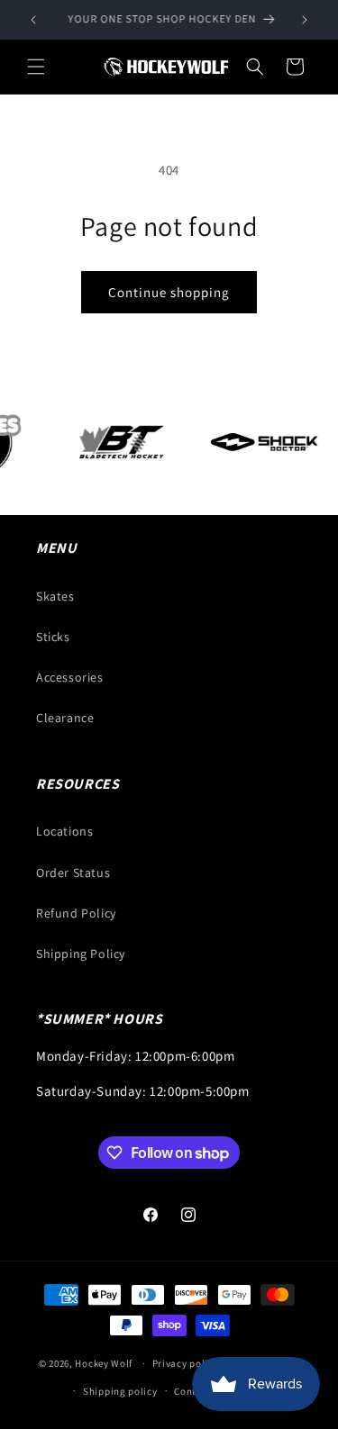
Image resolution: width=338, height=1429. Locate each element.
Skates (55, 596)
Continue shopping (169, 292)
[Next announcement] (304, 20)
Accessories (70, 677)
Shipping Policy (80, 953)
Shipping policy (120, 1391)
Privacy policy (185, 1363)
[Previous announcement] (33, 20)
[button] (36, 66)
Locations (64, 831)
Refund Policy (76, 913)
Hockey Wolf (103, 1363)
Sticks (53, 637)
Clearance (65, 718)
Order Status (73, 872)
